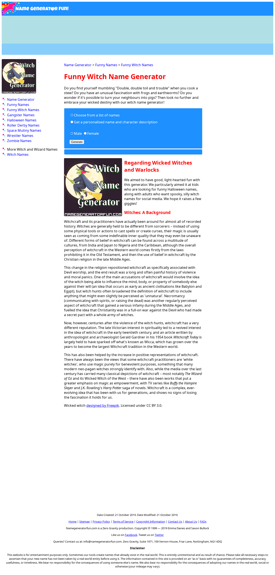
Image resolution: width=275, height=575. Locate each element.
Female (93, 133)
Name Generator (21, 99)
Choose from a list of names (97, 115)
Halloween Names (22, 120)
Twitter (159, 535)
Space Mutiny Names (24, 130)
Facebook (131, 535)
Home (72, 521)
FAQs (203, 521)
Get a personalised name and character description (115, 122)
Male (78, 133)
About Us (191, 521)
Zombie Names (19, 140)
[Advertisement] (137, 27)
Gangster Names (21, 115)
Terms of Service (123, 521)
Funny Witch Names (23, 109)
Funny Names (18, 104)
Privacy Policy (101, 521)
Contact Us (175, 521)
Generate (76, 142)
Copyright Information (150, 521)
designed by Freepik (102, 405)
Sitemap (84, 521)
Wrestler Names (20, 135)
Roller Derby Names (23, 125)
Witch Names (18, 154)
